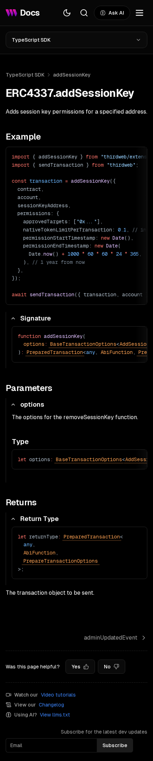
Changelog (51, 705)
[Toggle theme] (67, 13)
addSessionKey (72, 75)
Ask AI (116, 13)
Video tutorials (58, 695)
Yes (76, 666)
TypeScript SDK (31, 40)
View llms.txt (55, 715)
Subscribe (114, 745)
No (107, 666)
